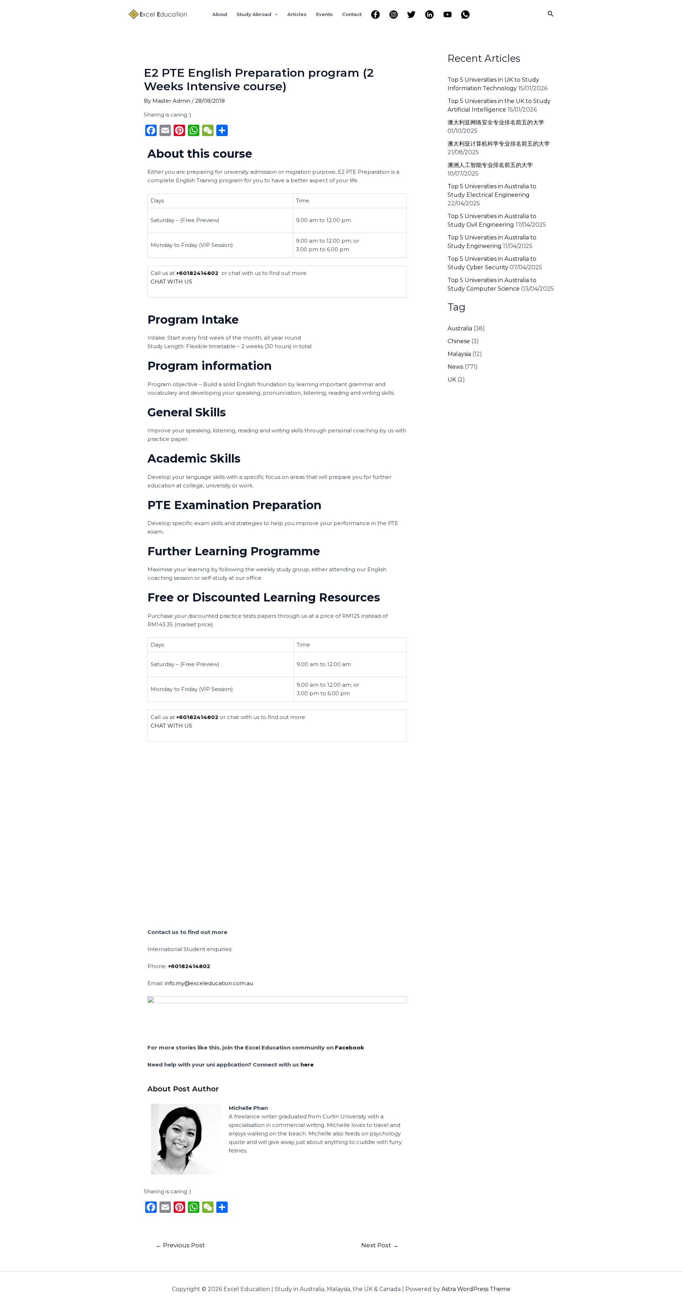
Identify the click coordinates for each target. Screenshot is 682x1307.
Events (324, 14)
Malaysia (459, 354)
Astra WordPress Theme (476, 1289)
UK (452, 379)
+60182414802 (197, 273)
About (219, 14)
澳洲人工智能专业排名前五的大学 (490, 165)
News (455, 366)
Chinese (459, 341)
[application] (274, 14)
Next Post (380, 1245)
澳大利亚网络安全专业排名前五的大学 (496, 122)
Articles (297, 14)
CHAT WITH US (171, 281)
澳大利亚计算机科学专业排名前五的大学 (499, 143)
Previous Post (180, 1245)
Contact (352, 14)
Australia (460, 328)
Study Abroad (254, 14)
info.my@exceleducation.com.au (209, 983)
